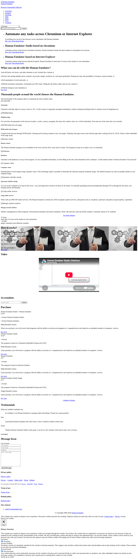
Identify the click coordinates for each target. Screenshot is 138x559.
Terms (26, 480)
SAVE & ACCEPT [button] (7, 557)
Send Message (6, 468)
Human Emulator (77, 513)
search (24, 28)
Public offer (18, 480)
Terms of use (5, 492)
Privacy (3, 480)
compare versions (69, 400)
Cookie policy (109, 516)
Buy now (8, 41)
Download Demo (18, 41)
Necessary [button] (4, 539)
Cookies (10, 480)
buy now (4, 90)
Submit (24, 302)
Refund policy (6, 501)
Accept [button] (123, 516)
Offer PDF (30, 484)
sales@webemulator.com (13, 509)
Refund (31, 480)
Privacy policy (6, 476)
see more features (69, 215)
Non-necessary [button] (6, 549)
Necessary (6, 541)
